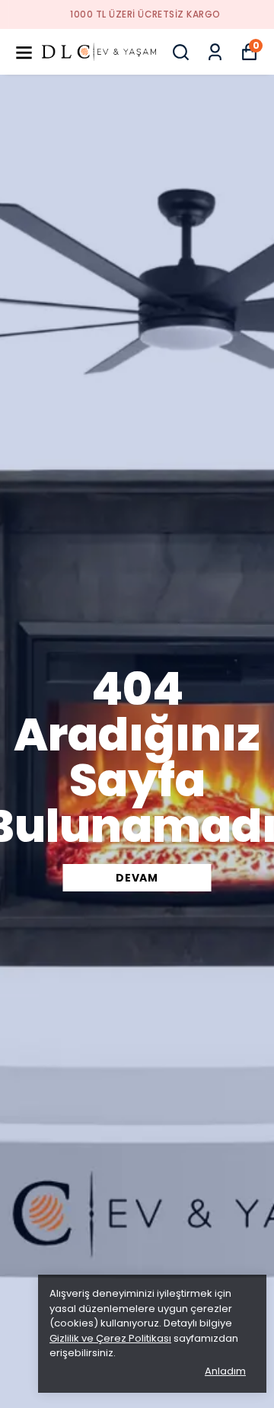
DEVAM (137, 877)
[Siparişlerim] (215, 52)
